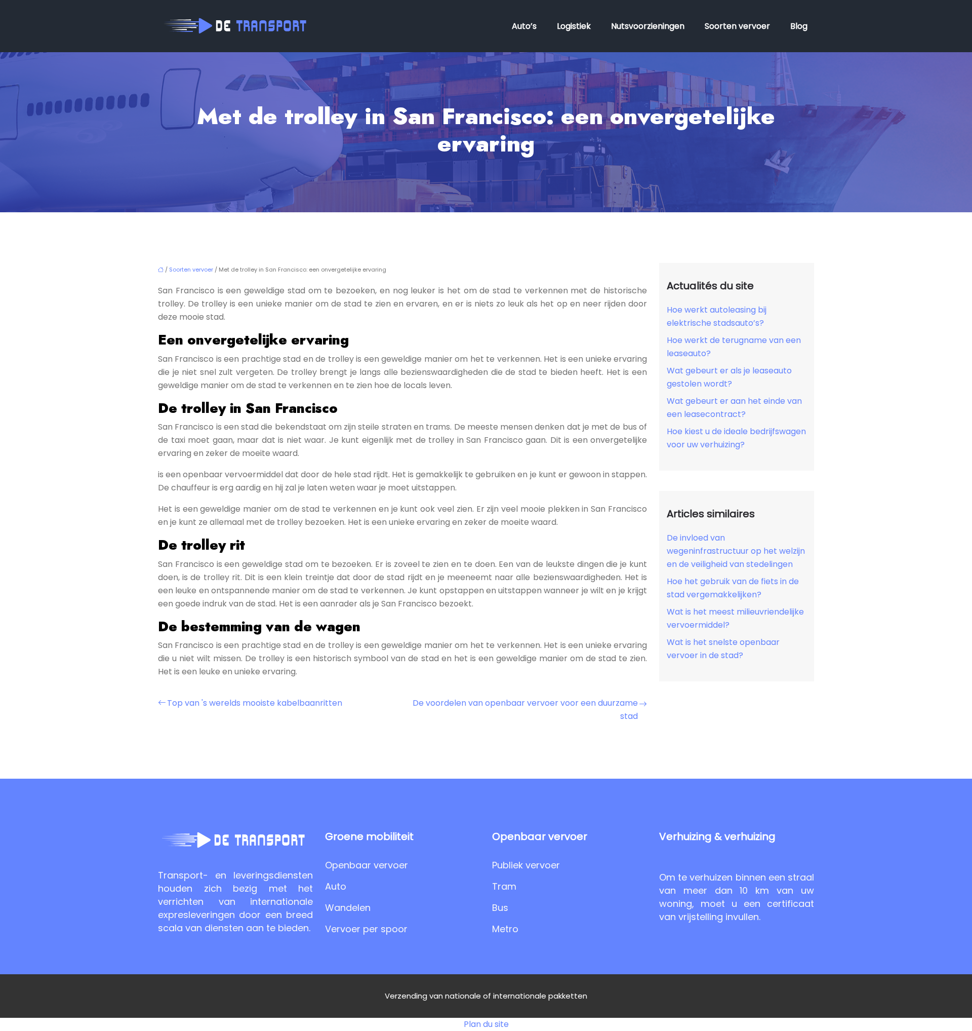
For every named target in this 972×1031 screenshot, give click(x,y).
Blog (798, 26)
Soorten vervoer (737, 26)
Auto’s (524, 26)
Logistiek (574, 26)
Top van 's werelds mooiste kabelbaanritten (254, 703)
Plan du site (486, 1024)
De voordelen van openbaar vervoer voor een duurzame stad (525, 709)
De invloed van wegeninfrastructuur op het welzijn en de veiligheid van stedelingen (736, 551)
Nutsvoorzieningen (647, 26)
